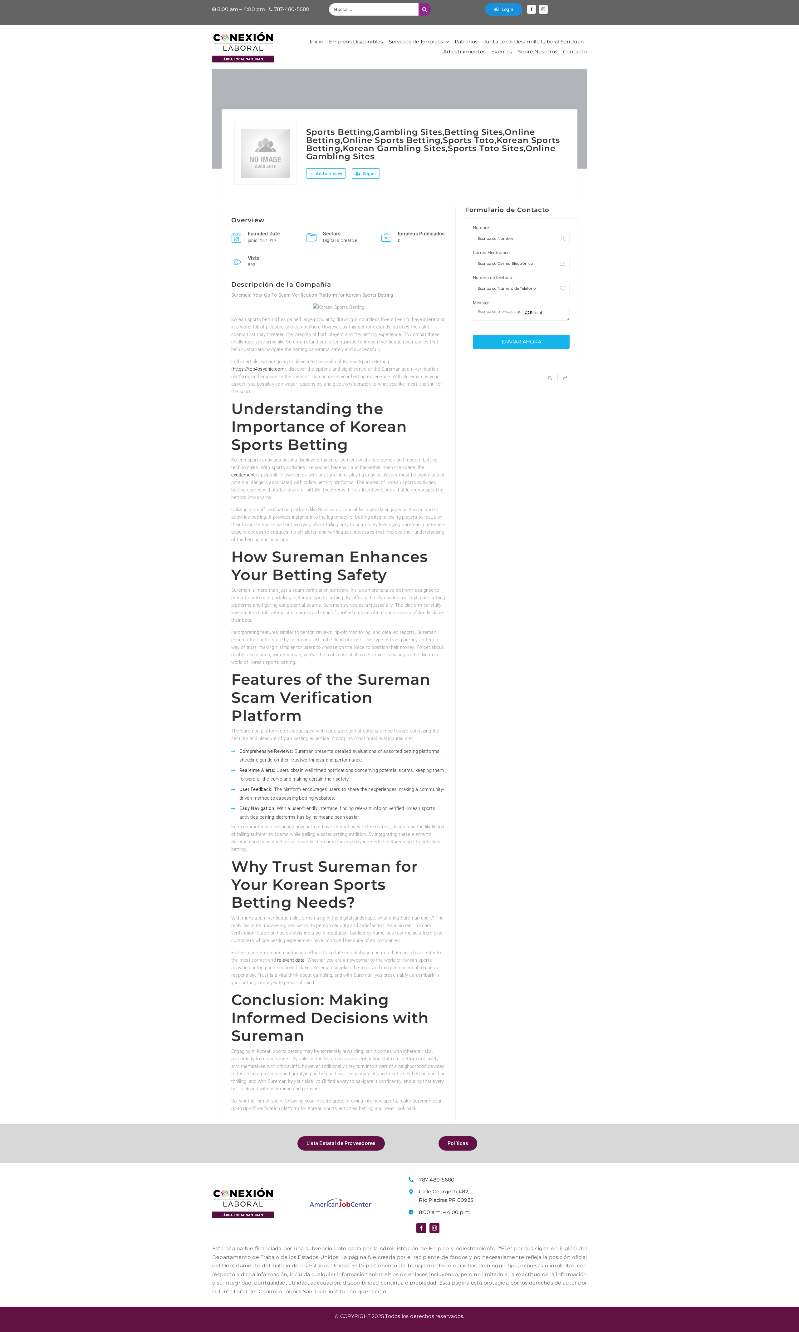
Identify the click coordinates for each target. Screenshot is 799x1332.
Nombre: (481, 227)
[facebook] (531, 9)
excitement (243, 475)
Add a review (328, 173)
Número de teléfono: (493, 277)
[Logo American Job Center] (341, 1201)
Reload (535, 313)
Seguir (369, 173)
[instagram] (543, 9)
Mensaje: (482, 302)
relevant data (291, 960)
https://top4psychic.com (258, 369)
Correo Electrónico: (492, 252)
